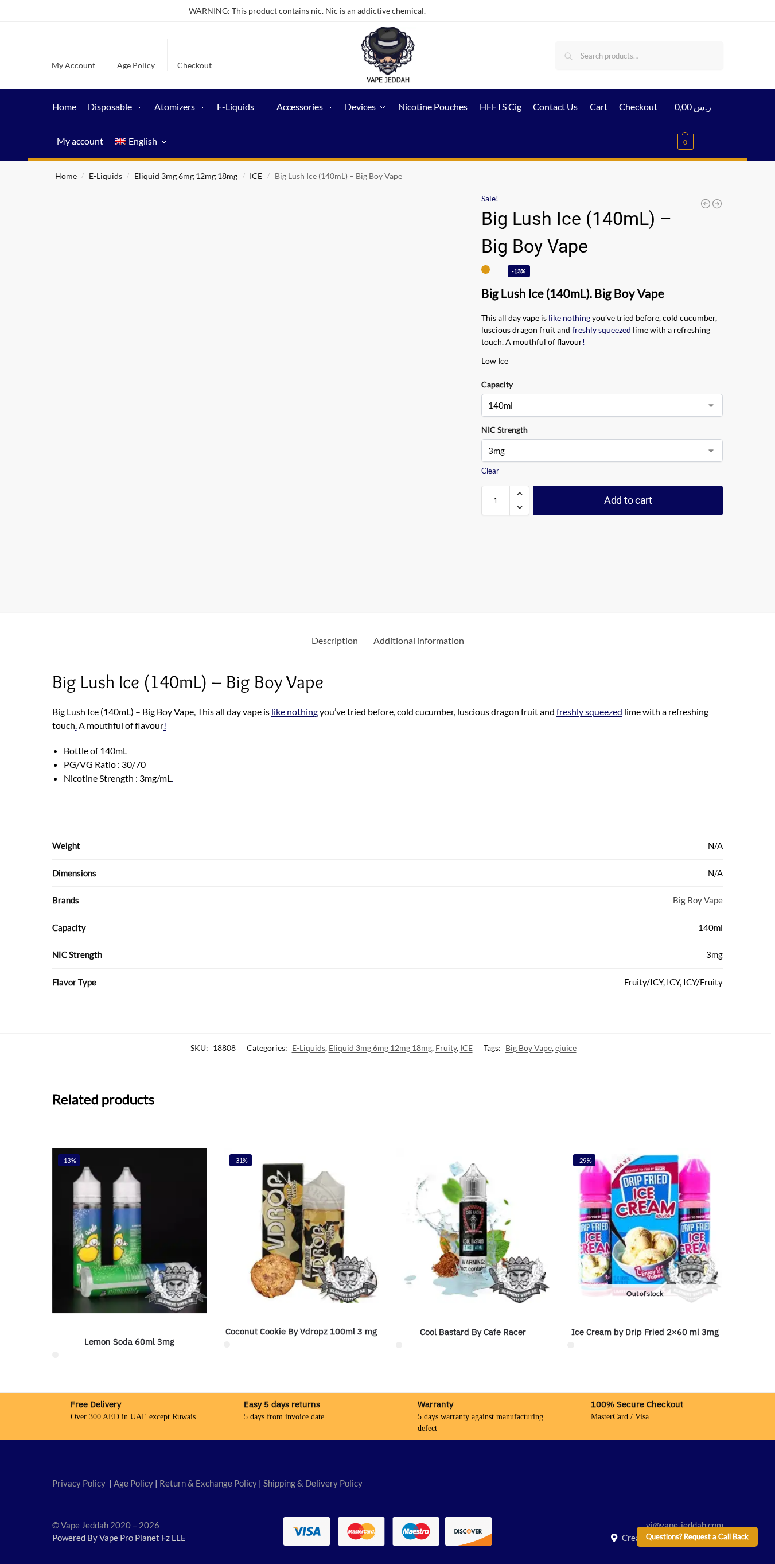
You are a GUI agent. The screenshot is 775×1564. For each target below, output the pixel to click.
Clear (490, 470)
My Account (73, 65)
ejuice (566, 1048)
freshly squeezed (601, 330)
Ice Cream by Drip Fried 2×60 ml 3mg (645, 1331)
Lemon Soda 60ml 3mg (129, 1341)
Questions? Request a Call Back (697, 1536)
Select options (129, 1381)
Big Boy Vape (698, 900)
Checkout (194, 65)
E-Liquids (105, 176)
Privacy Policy (79, 1483)
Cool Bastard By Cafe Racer (473, 1331)
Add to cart (628, 500)
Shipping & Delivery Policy (313, 1483)
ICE (256, 176)
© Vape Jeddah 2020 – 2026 (105, 1525)
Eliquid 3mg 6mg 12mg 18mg (185, 176)
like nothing (568, 318)
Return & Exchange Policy (208, 1483)
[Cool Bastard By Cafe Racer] (473, 1225)
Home (66, 176)
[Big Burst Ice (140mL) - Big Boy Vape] (705, 203)
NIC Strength (504, 429)
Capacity (497, 384)
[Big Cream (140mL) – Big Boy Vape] (717, 203)
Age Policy (136, 65)
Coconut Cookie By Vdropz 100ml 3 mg (301, 1331)
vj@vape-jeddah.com (684, 1525)
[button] (699, 124)
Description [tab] (334, 640)
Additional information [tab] (418, 640)
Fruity (446, 1048)
